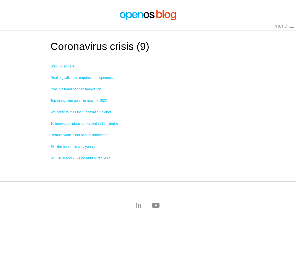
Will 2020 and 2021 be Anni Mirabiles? (80, 158)
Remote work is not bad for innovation (79, 135)
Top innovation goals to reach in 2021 (79, 100)
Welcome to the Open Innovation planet (80, 112)
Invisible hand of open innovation (75, 89)
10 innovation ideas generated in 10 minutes (84, 123)
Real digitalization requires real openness (82, 78)
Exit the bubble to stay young (72, 147)
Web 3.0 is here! (62, 66)
